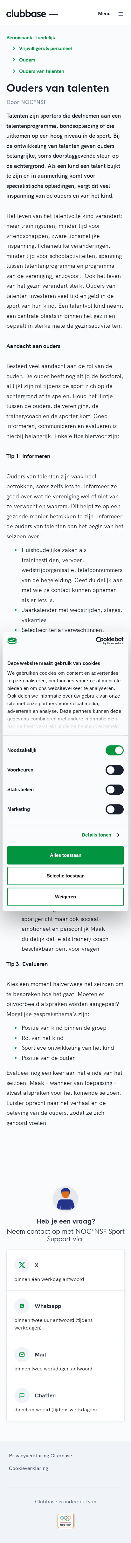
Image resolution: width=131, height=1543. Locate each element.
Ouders (27, 59)
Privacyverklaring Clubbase (40, 1455)
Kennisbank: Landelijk (30, 37)
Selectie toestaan (66, 875)
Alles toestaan (65, 855)
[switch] (115, 770)
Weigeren (65, 896)
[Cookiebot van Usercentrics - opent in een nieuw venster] (96, 641)
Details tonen (96, 834)
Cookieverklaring (28, 1468)
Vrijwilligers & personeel (45, 48)
